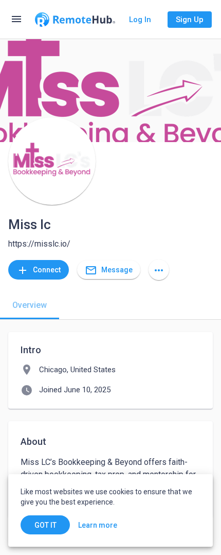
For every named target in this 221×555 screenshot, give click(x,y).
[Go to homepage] (75, 19)
